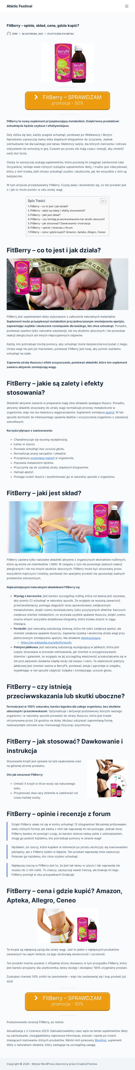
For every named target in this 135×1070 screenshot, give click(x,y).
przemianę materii (42, 458)
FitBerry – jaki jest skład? (45, 214)
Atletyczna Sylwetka (60, 33)
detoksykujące (90, 638)
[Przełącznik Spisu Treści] (101, 201)
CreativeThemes (87, 1064)
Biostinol (100, 1040)
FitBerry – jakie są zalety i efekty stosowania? (57, 210)
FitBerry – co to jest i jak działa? (49, 206)
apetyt (110, 412)
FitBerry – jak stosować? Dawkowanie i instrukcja (60, 223)
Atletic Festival (19, 6)
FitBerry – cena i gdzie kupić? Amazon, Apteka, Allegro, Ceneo (67, 232)
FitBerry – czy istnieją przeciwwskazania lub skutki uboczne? (67, 219)
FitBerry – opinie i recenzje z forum (51, 227)
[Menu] (126, 6)
